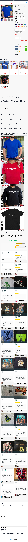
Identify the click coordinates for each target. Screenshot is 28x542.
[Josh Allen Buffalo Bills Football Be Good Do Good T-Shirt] (23, 65)
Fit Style (16, 11)
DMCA (1, 524)
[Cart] (26, 2)
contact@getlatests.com (9, 134)
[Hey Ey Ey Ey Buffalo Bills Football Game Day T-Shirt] (4, 79)
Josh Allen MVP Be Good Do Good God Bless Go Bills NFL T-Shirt (4, 72)
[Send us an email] (14, 0)
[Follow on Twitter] (13, 0)
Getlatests (2, 106)
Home (15, 5)
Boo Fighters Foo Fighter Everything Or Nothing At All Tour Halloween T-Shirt (8, 274)
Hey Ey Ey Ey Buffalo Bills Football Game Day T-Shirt (4, 86)
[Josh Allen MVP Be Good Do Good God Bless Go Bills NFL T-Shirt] (4, 65)
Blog (1, 522)
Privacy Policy (3, 516)
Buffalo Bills (6, 108)
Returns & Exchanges (4, 514)
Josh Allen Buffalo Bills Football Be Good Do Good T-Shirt (23, 72)
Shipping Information (4, 527)
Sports (18, 5)
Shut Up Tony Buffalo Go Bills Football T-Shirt (9, 233)
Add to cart (18, 40)
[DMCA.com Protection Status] (14, 539)
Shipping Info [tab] (7, 89)
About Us (2, 513)
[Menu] (1, 3)
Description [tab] (3, 89)
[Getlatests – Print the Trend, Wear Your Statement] (14, 3)
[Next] (12, 11)
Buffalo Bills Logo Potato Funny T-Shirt (13, 71)
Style (15, 14)
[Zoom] (1, 17)
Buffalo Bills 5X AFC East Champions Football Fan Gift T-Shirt (11, 235)
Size (15, 28)
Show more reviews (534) (14, 500)
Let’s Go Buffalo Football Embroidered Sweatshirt (9, 238)
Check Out (24, 40)
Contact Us (2, 525)
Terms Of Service (3, 517)
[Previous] (1, 11)
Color (15, 22)
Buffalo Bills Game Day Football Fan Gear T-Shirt (9, 236)
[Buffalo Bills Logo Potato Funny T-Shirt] (14, 65)
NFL (21, 5)
